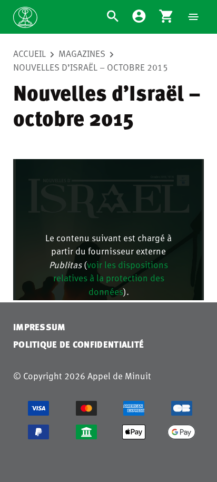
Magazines (81, 53)
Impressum (39, 326)
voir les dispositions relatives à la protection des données (111, 278)
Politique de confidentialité (78, 344)
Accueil (29, 53)
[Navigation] (193, 17)
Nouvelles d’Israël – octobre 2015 (90, 67)
